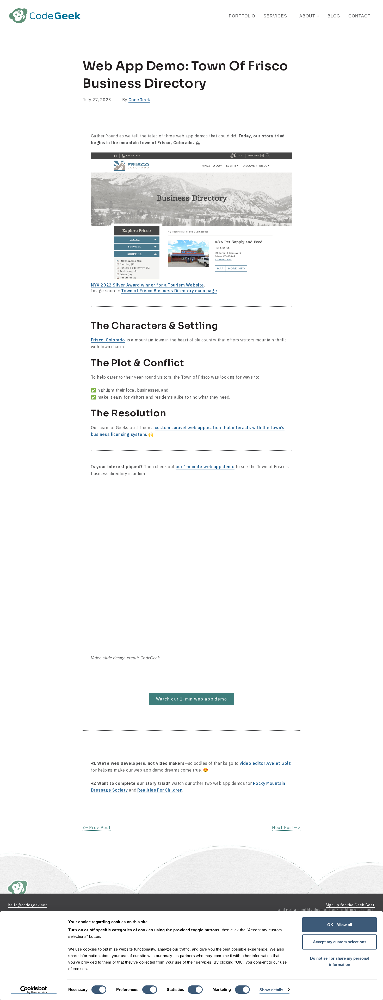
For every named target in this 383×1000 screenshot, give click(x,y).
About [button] (307, 16)
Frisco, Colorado (108, 339)
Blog (334, 16)
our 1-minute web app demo (205, 466)
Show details (271, 990)
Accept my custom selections (339, 942)
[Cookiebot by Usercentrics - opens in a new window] (34, 990)
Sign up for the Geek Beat (350, 905)
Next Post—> (286, 827)
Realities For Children (159, 790)
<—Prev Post (96, 827)
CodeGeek (139, 99)
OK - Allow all (339, 924)
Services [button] (275, 16)
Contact (359, 16)
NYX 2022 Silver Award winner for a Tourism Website (147, 285)
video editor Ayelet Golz (265, 763)
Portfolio (242, 16)
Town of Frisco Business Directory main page (169, 290)
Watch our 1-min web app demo (191, 699)
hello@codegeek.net (27, 905)
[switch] (149, 989)
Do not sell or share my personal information (339, 961)
